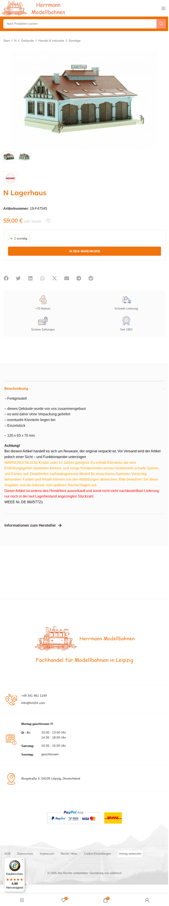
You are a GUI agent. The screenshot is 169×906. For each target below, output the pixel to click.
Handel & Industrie (51, 40)
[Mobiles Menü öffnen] (163, 8)
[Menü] (22, 860)
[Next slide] (161, 99)
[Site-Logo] (34, 8)
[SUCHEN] (161, 23)
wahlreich (116, 873)
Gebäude (27, 40)
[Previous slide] (7, 99)
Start (6, 40)
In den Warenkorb (84, 251)
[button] (6, 278)
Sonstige (74, 40)
